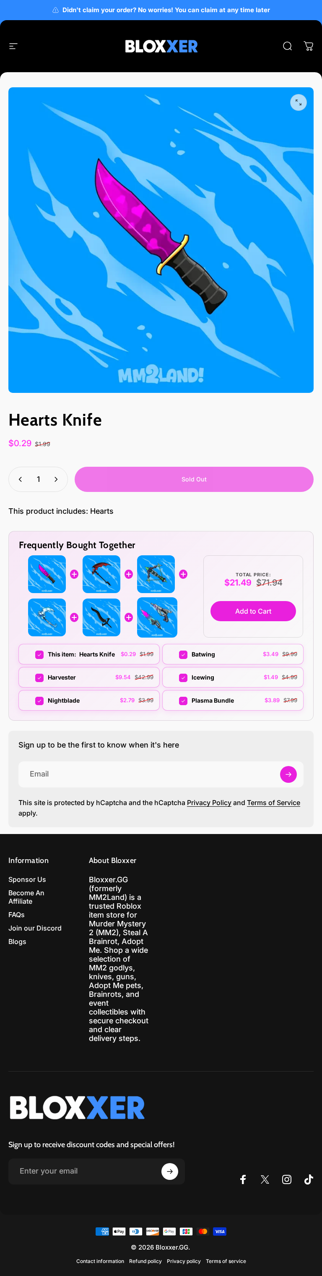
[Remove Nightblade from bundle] (34, 701)
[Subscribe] (288, 774)
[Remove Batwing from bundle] (178, 655)
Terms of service (226, 1261)
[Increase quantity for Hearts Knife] (58, 479)
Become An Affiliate (26, 897)
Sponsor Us (27, 879)
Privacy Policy (209, 802)
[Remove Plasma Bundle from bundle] (178, 701)
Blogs (17, 941)
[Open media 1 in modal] (298, 102)
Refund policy (145, 1261)
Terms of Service (273, 802)
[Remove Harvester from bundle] (34, 678)
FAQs (16, 914)
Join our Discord (35, 928)
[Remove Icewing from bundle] (178, 678)
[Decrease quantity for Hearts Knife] (18, 479)
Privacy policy (184, 1261)
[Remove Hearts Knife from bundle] (34, 655)
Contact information (100, 1261)
